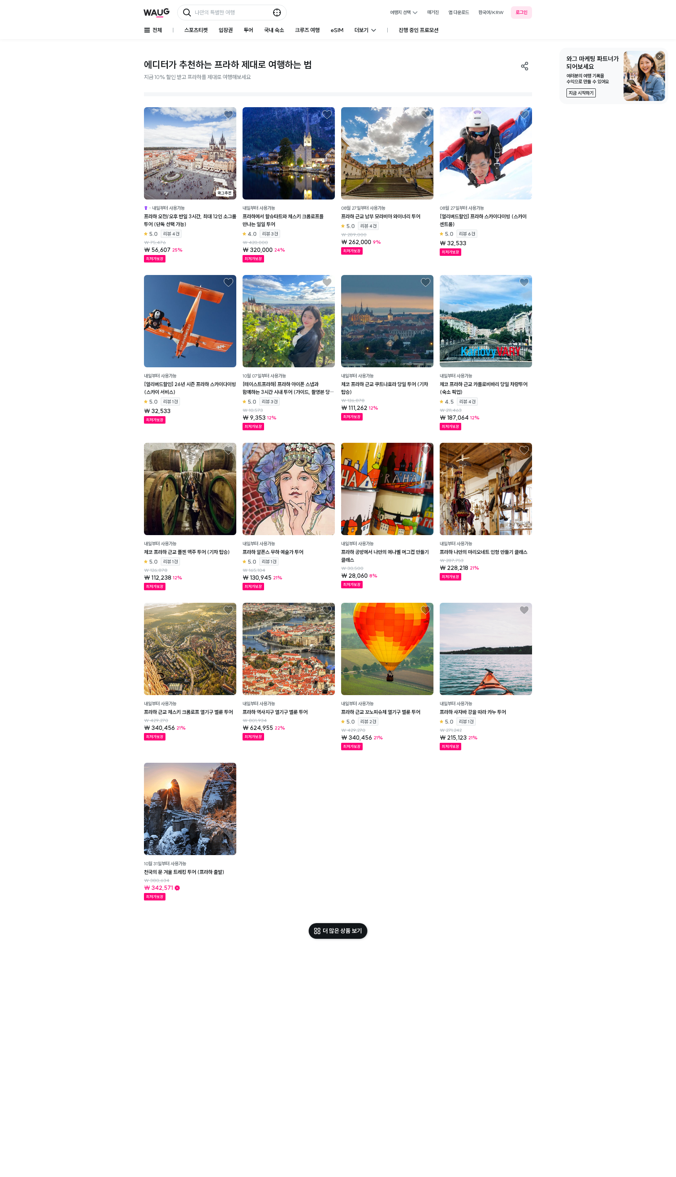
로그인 (521, 12)
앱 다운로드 (458, 12)
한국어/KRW (491, 12)
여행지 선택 (400, 12)
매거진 (433, 12)
